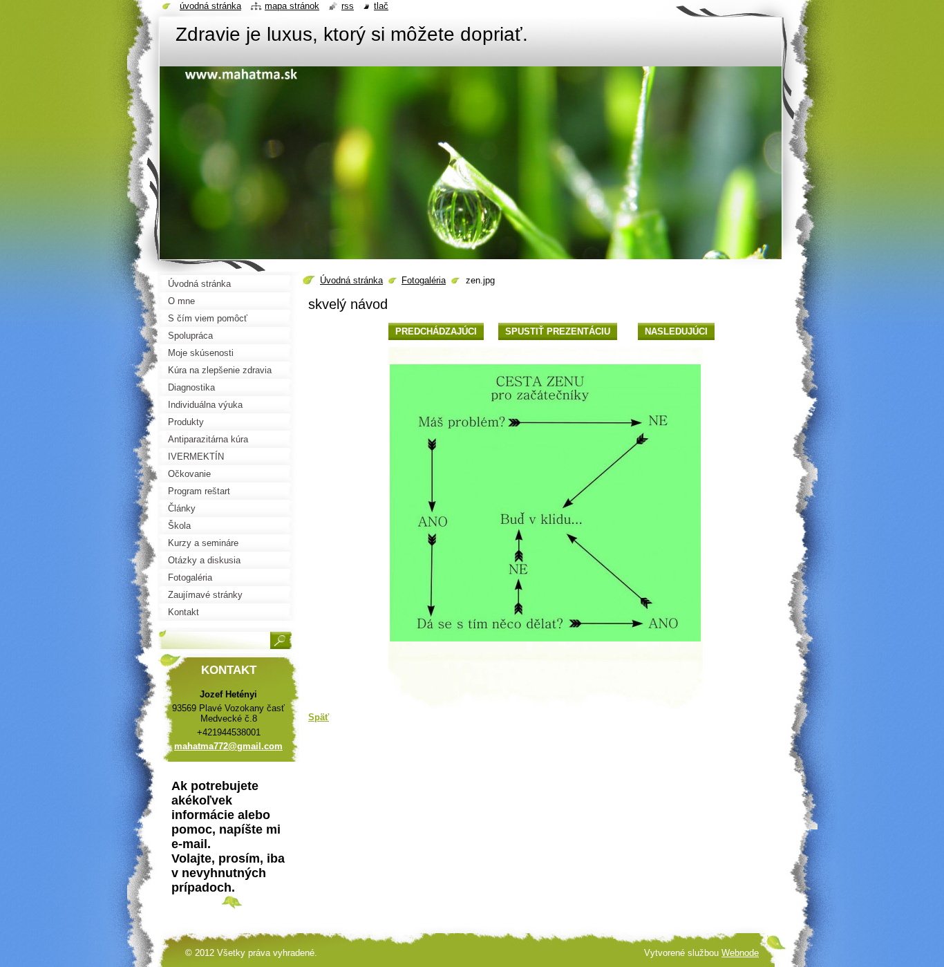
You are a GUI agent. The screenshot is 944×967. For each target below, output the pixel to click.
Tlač (381, 6)
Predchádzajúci (436, 331)
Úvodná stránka (351, 280)
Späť (318, 717)
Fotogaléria (424, 280)
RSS (347, 6)
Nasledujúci (676, 331)
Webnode (740, 953)
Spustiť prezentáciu (557, 331)
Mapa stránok (292, 6)
